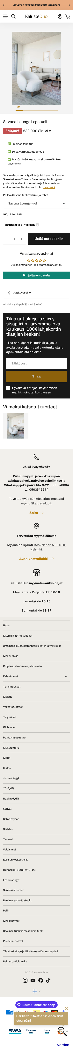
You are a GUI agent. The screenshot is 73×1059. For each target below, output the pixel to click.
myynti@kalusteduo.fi (36, 503)
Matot (6, 757)
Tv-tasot (8, 839)
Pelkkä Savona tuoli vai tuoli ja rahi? (25, 195)
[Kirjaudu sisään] (60, 16)
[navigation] (26, 107)
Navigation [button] (5, 16)
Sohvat (7, 808)
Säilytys (8, 829)
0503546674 (38, 489)
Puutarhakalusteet (14, 737)
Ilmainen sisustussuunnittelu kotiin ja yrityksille (32, 645)
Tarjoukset (9, 717)
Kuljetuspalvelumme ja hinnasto (22, 666)
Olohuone (9, 727)
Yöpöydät (8, 788)
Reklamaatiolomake (15, 961)
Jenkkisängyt (11, 778)
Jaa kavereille (22, 292)
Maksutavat (10, 656)
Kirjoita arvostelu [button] (36, 275)
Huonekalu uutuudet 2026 (19, 870)
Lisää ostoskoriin (48, 239)
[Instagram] (25, 980)
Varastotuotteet (13, 707)
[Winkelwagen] (67, 16)
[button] (4, 5)
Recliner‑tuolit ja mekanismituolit (23, 931)
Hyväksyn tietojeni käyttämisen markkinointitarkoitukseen (34, 390)
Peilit (6, 910)
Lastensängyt (11, 880)
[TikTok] (48, 980)
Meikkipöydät (11, 921)
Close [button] (36, 676)
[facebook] (40, 980)
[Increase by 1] (21, 239)
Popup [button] (37, 225)
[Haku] (13, 16)
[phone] (36, 457)
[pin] (36, 526)
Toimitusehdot (11, 686)
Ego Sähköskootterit (15, 859)
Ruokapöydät (11, 798)
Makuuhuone (11, 747)
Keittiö (7, 768)
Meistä (7, 696)
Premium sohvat (13, 941)
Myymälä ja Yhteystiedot (17, 635)
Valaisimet (9, 849)
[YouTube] (33, 980)
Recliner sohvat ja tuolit (17, 900)
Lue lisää (49, 187)
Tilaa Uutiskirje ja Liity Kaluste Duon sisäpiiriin (31, 951)
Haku (6, 625)
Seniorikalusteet (13, 890)
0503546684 (59, 485)
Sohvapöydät (10, 819)
